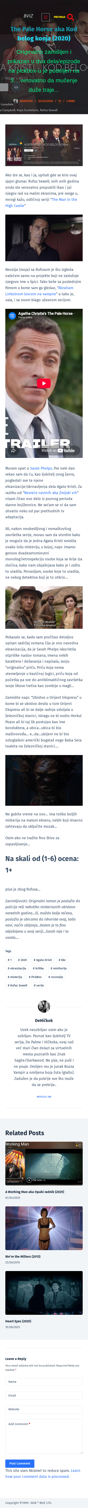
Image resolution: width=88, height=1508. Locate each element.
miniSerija (59, 968)
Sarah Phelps (41, 468)
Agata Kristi (43, 960)
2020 (22, 960)
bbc (62, 960)
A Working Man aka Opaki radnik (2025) (34, 1192)
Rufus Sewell (17, 985)
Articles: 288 (44, 1096)
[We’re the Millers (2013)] (44, 1228)
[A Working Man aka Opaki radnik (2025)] (44, 1163)
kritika (38, 968)
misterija (15, 977)
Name (12, 1382)
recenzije (56, 977)
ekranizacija (17, 968)
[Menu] (46, 17)
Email (12, 1395)
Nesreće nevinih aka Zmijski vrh (50, 493)
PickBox (35, 977)
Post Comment (19, 1463)
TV (59, 101)
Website (13, 1409)
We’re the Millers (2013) (22, 1257)
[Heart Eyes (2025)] (44, 1293)
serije (39, 985)
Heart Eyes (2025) (18, 1321)
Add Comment (19, 1424)
